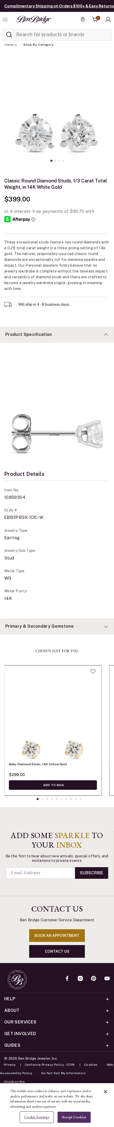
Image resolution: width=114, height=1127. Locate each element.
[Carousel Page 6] (61, 799)
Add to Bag (53, 785)
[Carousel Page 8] (71, 799)
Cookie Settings (36, 1117)
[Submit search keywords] (9, 35)
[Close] (105, 1091)
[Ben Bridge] (33, 19)
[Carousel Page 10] (81, 799)
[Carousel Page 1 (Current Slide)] (51, 161)
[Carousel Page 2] (55, 161)
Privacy (10, 1065)
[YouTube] (107, 978)
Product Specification (28, 334)
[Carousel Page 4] (63, 161)
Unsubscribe (14, 1081)
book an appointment (57, 935)
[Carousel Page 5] (57, 799)
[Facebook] (67, 978)
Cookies (91, 1065)
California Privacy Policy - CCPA (50, 1065)
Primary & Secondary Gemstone (39, 626)
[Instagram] (80, 978)
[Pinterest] (93, 978)
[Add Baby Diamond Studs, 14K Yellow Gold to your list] (93, 671)
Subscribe (91, 872)
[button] (108, 19)
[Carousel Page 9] (76, 799)
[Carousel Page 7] (66, 799)
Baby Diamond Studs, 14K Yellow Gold (38, 764)
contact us (57, 951)
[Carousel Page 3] (59, 161)
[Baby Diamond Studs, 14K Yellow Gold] (53, 713)
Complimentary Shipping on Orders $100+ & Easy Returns (59, 5)
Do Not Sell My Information (63, 1073)
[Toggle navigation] (6, 20)
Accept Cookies (74, 1117)
